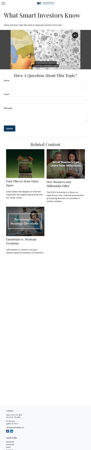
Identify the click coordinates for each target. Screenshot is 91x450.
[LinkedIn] (11, 431)
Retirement (10, 442)
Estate (8, 447)
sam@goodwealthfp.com (15, 427)
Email (6, 94)
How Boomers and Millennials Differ (59, 184)
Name (7, 80)
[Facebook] (7, 431)
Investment (10, 444)
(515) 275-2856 (16, 415)
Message (8, 108)
